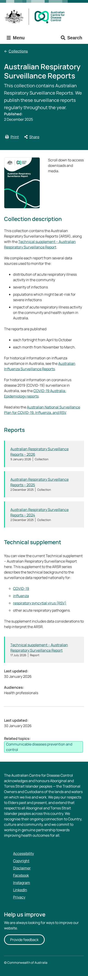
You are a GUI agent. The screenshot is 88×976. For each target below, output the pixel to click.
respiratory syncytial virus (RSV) (39, 603)
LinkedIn (20, 889)
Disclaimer (22, 868)
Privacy (19, 897)
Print (15, 136)
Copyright (21, 860)
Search (74, 37)
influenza (21, 595)
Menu (18, 37)
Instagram (21, 882)
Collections (18, 51)
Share (34, 136)
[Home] (36, 16)
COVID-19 (21, 588)
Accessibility (23, 853)
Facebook (21, 875)
